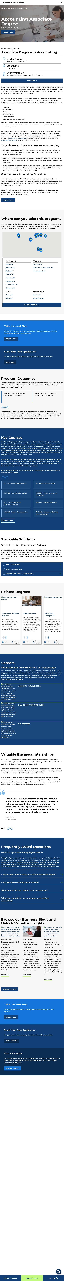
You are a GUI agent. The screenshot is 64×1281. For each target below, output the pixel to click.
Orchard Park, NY (12, 284)
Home (3, 8)
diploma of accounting (9, 140)
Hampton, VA (37, 264)
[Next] (11, 828)
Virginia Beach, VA (39, 271)
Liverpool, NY (10, 281)
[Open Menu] (61, 2)
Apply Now (31, 80)
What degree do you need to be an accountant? (24, 890)
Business (11, 8)
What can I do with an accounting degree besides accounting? (25, 899)
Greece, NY (10, 274)
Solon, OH (9, 298)
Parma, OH (9, 295)
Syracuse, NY (10, 288)
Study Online (31, 305)
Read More (5, 975)
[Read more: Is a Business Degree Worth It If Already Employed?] (10, 931)
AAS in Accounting (14, 569)
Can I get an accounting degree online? (20, 882)
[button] (58, 1271)
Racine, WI (36, 295)
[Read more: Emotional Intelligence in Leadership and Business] (32, 931)
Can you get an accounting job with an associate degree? (28, 874)
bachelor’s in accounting (17, 138)
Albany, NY (9, 264)
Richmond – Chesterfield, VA (43, 267)
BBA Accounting (13, 564)
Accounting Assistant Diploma (20, 573)
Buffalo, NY (10, 271)
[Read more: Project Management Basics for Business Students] (53, 931)
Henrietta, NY (10, 278)
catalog (15, 472)
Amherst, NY (10, 267)
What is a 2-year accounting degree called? (22, 852)
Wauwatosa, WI (38, 298)
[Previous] (8, 828)
